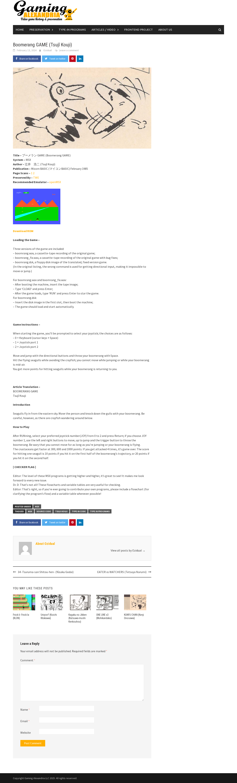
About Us (165, 29)
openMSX (55, 182)
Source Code (43, 511)
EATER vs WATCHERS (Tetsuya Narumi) (121, 572)
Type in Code (79, 511)
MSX (37, 506)
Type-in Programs (72, 29)
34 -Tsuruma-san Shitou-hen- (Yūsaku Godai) (46, 572)
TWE (36, 177)
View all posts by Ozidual (128, 550)
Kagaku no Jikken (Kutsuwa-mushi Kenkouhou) (78, 618)
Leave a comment (69, 50)
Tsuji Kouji (61, 511)
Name (25, 709)
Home (20, 29)
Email (25, 721)
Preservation (39, 29)
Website (25, 732)
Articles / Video (103, 29)
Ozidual (47, 50)
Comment (27, 660)
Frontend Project (138, 29)
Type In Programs (100, 511)
